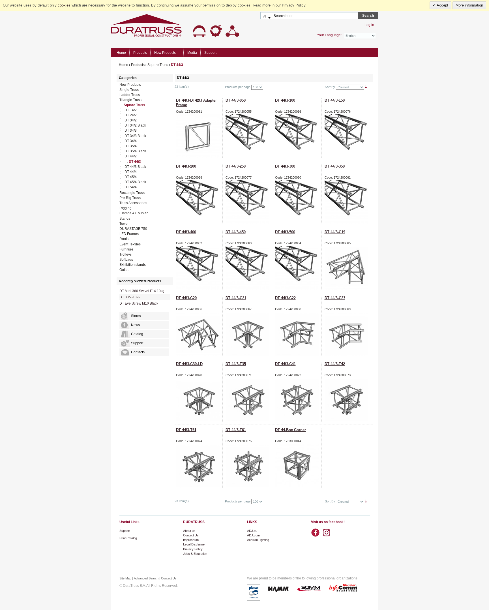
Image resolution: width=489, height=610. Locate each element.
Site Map (125, 578)
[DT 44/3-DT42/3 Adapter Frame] (199, 136)
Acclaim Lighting (258, 539)
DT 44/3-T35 (236, 364)
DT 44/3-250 (236, 166)
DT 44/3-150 (335, 100)
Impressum (191, 539)
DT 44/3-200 (186, 166)
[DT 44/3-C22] (298, 334)
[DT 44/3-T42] (348, 399)
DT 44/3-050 (236, 100)
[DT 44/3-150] (348, 136)
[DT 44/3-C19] (348, 268)
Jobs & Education (195, 553)
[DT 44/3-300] (298, 202)
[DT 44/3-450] (249, 268)
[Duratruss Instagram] (328, 530)
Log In (369, 25)
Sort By (330, 87)
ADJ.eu (252, 530)
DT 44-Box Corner (290, 430)
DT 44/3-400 (186, 232)
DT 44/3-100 (285, 100)
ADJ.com (253, 535)
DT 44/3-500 (285, 232)
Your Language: (329, 35)
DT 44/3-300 (285, 166)
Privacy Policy (193, 549)
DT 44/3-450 (236, 232)
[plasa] (254, 592)
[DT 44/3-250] (249, 202)
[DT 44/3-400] (199, 268)
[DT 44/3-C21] (249, 334)
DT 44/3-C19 (335, 232)
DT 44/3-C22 (285, 298)
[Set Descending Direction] (366, 87)
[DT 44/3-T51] (199, 465)
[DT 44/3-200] (199, 202)
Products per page (237, 87)
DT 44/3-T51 (186, 430)
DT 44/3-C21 (236, 298)
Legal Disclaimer (194, 544)
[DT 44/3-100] (298, 136)
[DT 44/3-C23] (348, 334)
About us (189, 530)
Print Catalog (128, 538)
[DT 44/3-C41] (298, 399)
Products (138, 65)
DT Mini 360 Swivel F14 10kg (141, 291)
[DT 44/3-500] (298, 268)
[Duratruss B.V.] (175, 25)
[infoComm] (343, 588)
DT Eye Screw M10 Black (138, 303)
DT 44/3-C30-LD (189, 364)
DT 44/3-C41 (285, 364)
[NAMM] (279, 588)
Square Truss (157, 65)
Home (121, 53)
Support (124, 530)
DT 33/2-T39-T (130, 297)
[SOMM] (309, 588)
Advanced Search (146, 578)
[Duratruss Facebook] (316, 532)
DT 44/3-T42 (335, 364)
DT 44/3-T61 (236, 430)
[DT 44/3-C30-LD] (199, 399)
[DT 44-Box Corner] (298, 465)
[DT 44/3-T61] (249, 465)
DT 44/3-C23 (335, 298)
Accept (442, 5)
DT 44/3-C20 (186, 298)
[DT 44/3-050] (249, 136)
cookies (64, 5)
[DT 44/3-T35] (249, 399)
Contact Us (191, 535)
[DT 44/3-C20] (199, 334)
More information (469, 5)
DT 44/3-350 (335, 166)
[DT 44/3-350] (348, 202)
